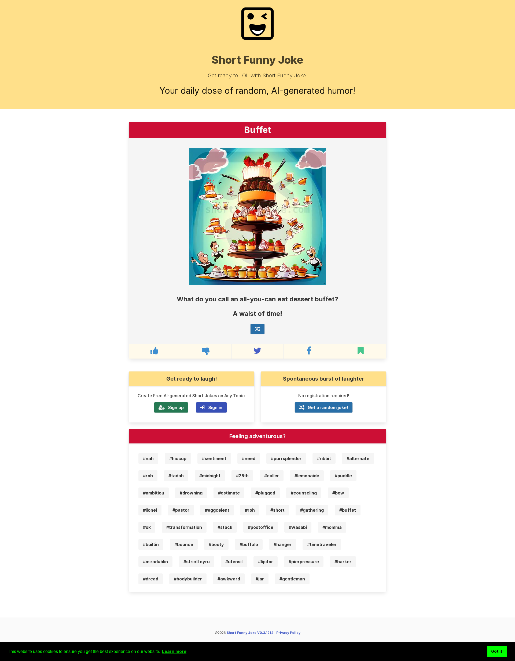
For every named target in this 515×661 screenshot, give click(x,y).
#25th (242, 475)
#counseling (304, 493)
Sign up (176, 407)
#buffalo (249, 544)
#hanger (283, 544)
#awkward (229, 578)
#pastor (180, 510)
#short (277, 510)
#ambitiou (153, 493)
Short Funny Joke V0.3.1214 (250, 633)
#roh (250, 510)
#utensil (233, 561)
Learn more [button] (174, 651)
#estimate (229, 493)
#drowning (191, 493)
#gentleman (292, 578)
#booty (216, 544)
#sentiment (214, 458)
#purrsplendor (286, 458)
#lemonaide (307, 475)
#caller (271, 475)
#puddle (343, 475)
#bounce (183, 544)
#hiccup (177, 458)
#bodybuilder (188, 578)
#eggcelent (217, 510)
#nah (148, 458)
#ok (147, 527)
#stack (225, 527)
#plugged (265, 493)
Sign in (215, 407)
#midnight (209, 475)
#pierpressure (304, 561)
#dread (150, 578)
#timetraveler (322, 544)
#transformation (184, 527)
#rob (148, 475)
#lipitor (265, 561)
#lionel (150, 510)
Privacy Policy (288, 633)
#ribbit (324, 458)
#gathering (312, 510)
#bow (338, 493)
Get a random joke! (328, 407)
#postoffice (260, 527)
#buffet (347, 510)
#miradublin (155, 561)
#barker (342, 561)
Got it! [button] (497, 651)
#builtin (151, 544)
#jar (260, 578)
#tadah (176, 475)
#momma (332, 527)
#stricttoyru (196, 561)
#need (248, 458)
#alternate (358, 458)
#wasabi (298, 527)
